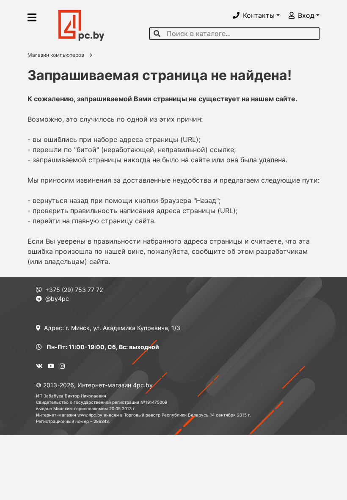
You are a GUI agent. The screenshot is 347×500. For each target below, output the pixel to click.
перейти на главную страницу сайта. (94, 221)
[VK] (39, 365)
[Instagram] (62, 365)
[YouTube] (51, 365)
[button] (256, 15)
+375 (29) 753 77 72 (74, 289)
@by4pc (57, 298)
